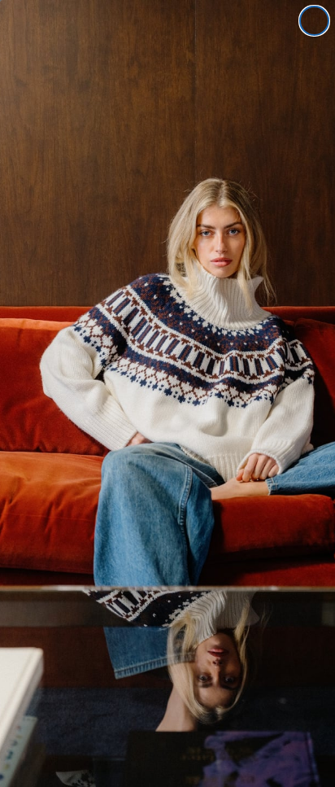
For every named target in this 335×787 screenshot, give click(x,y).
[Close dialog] (314, 21)
